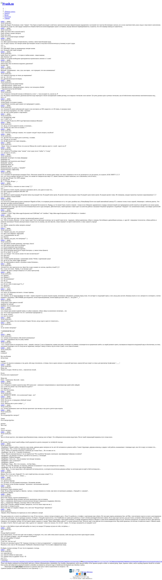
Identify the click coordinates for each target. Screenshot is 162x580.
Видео (6, 15)
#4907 (2, 365)
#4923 (2, 183)
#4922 (2, 198)
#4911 (2, 322)
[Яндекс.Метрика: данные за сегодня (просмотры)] (86, 572)
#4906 (2, 381)
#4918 (2, 240)
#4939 (2, 52)
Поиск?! (7, 13)
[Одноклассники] (80, 574)
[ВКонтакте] (77, 574)
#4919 (2, 228)
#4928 (2, 134)
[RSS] (5, 10)
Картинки (7, 16)
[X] (85, 574)
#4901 (2, 432)
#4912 (2, 317)
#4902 (2, 410)
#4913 (2, 307)
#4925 (2, 154)
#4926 (2, 148)
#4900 (2, 444)
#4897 (2, 486)
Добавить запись (9, 11)
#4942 (2, 21)
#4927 (2, 142)
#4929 (2, 129)
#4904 (2, 396)
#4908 (2, 348)
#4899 (2, 470)
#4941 (2, 28)
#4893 (2, 550)
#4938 (2, 60)
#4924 (2, 171)
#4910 (2, 334)
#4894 (2, 528)
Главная (7, 18)
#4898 (2, 477)
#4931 (2, 114)
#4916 (2, 272)
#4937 (2, 67)
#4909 (2, 341)
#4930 (2, 122)
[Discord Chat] (5, 8)
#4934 (2, 90)
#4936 (2, 72)
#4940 (2, 38)
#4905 (2, 391)
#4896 (2, 494)
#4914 (2, 299)
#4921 (2, 210)
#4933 (2, 99)
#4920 (2, 215)
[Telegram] (82, 574)
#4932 (2, 105)
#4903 (2, 405)
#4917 (2, 264)
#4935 (2, 80)
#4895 (2, 509)
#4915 (2, 289)
